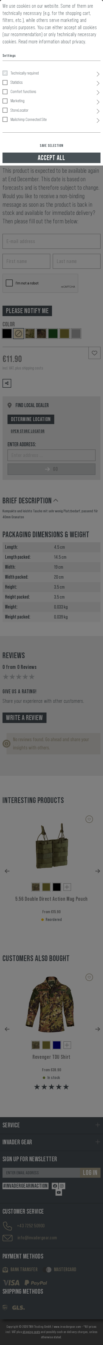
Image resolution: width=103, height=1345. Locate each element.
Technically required (24, 73)
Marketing (17, 100)
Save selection (51, 146)
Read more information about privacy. (52, 41)
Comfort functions (23, 91)
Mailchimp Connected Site (28, 119)
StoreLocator (19, 110)
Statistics (16, 82)
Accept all (51, 157)
